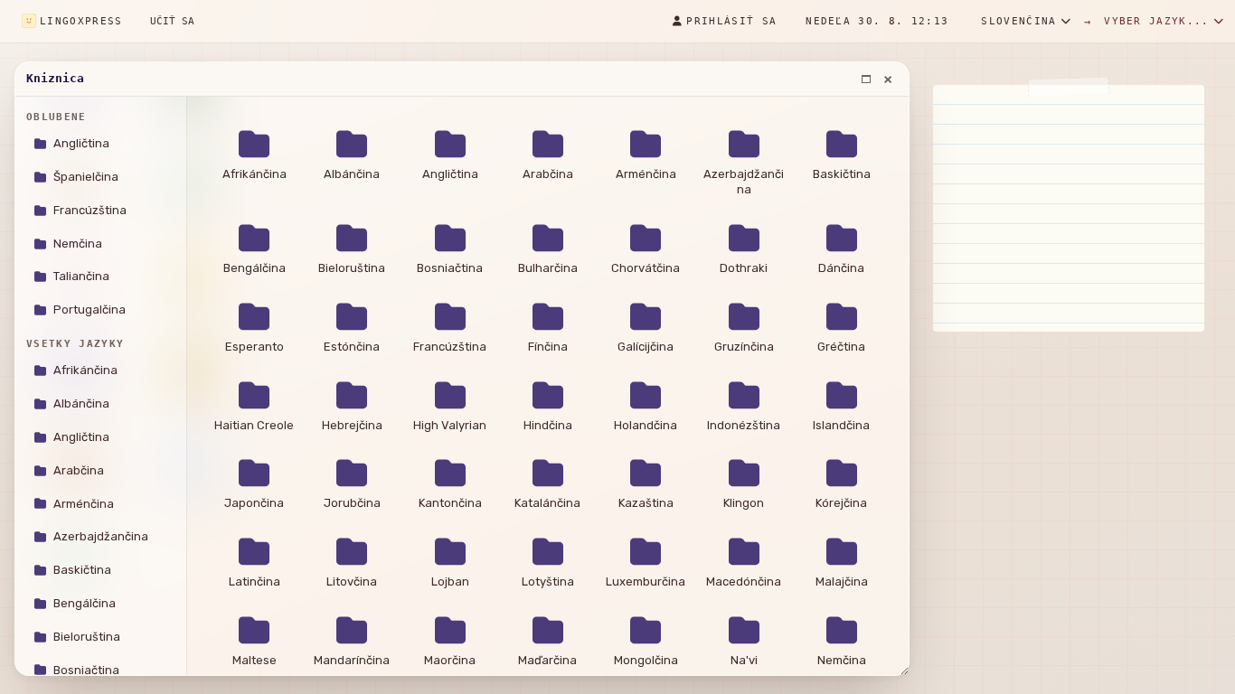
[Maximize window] (866, 79)
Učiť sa (172, 21)
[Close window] (888, 79)
